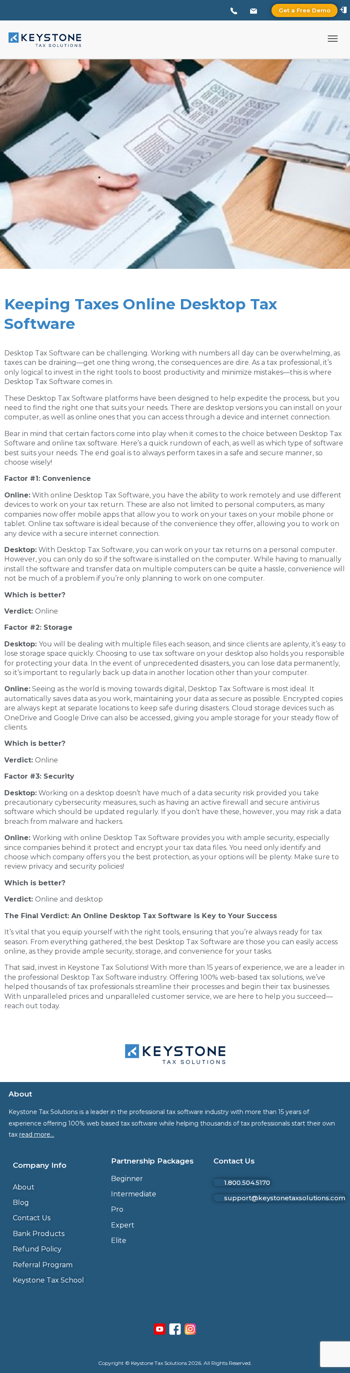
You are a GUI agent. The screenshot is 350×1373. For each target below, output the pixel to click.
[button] (332, 39)
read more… (36, 1134)
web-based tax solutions (261, 977)
